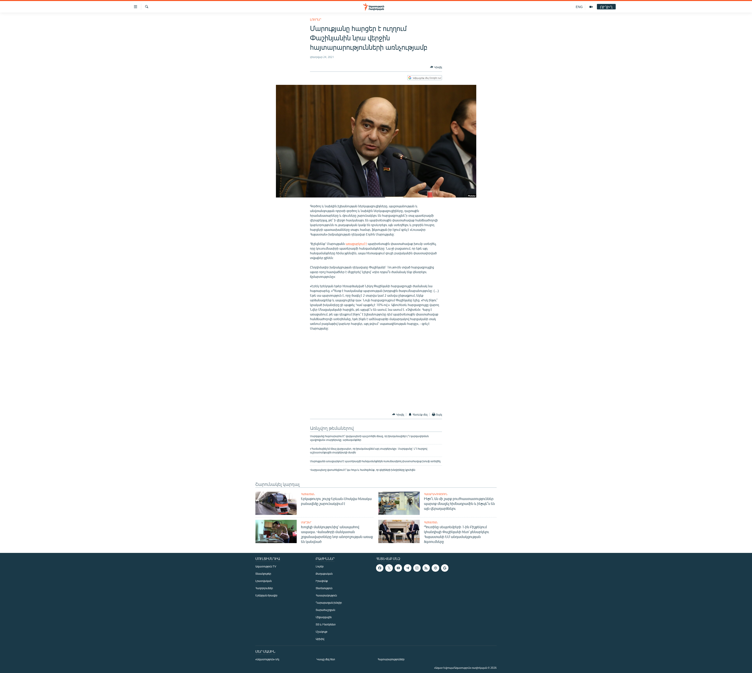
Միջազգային (324, 617)
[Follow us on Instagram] (417, 568)
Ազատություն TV (265, 566)
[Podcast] (435, 568)
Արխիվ (320, 638)
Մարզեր (306, 522)
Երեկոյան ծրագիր (266, 595)
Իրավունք (322, 580)
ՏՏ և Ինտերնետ (326, 624)
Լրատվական (263, 580)
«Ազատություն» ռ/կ (267, 659)
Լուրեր (315, 19)
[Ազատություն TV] (591, 7)
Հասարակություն (435, 494)
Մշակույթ (321, 631)
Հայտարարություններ (391, 659)
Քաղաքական (324, 573)
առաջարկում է (356, 243)
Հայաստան (308, 494)
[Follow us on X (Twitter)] (389, 568)
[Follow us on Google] (444, 568)
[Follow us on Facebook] (379, 568)
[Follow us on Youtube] (398, 568)
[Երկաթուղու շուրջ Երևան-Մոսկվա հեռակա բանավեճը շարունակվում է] (276, 503)
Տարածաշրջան (325, 609)
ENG (579, 7)
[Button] (436, 67)
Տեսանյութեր (263, 573)
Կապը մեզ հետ (325, 659)
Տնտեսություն (324, 588)
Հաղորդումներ (264, 588)
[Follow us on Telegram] (407, 568)
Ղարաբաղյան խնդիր (329, 602)
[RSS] (426, 568)
